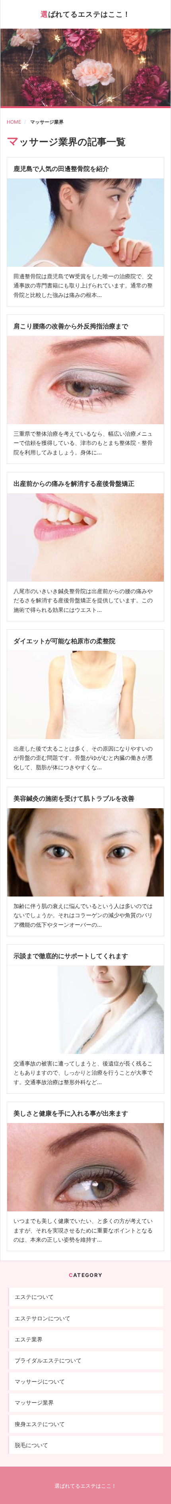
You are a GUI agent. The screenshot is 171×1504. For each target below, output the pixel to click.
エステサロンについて (42, 1318)
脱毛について (31, 1445)
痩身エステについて (40, 1424)
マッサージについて (40, 1381)
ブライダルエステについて (48, 1360)
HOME (14, 122)
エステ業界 (29, 1339)
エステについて (34, 1296)
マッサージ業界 (47, 122)
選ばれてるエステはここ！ (86, 14)
